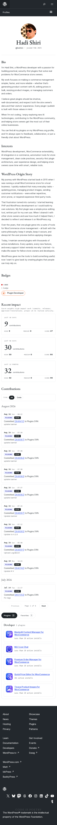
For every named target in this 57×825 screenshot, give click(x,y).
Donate (34, 748)
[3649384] (19, 458)
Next (44, 606)
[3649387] (19, 439)
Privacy (6, 729)
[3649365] (19, 531)
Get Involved (35, 738)
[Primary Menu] (51, 12)
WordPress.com (12, 762)
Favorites (26, 615)
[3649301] (19, 550)
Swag (33, 752)
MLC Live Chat (21, 647)
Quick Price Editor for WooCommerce (32, 674)
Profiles (6, 12)
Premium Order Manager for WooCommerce (27, 660)
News (6, 719)
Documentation (10, 743)
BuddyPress (10, 776)
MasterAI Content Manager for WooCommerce (29, 633)
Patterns (33, 729)
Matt (7, 766)
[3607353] (19, 595)
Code (19, 397)
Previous (15, 606)
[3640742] (19, 568)
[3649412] (19, 421)
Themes (33, 719)
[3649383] (19, 476)
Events (32, 743)
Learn (5, 738)
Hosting (7, 724)
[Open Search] (44, 4)
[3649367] (19, 513)
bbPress (8, 771)
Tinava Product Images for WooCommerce (27, 688)
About (6, 714)
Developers (8, 748)
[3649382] (19, 494)
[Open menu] (52, 4)
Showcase (34, 714)
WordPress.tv (11, 752)
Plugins (9, 615)
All (12, 397)
